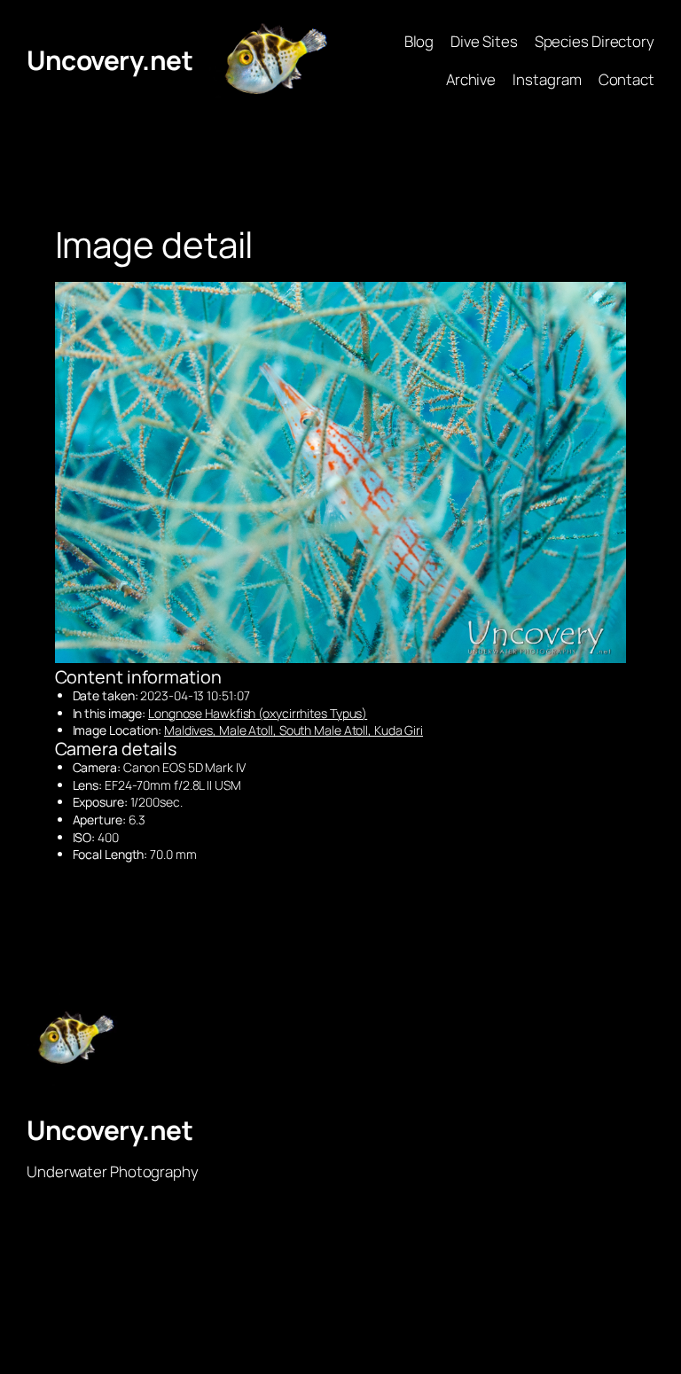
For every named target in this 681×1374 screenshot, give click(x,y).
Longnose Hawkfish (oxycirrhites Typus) (257, 713)
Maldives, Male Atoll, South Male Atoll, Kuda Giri (293, 730)
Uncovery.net (109, 60)
